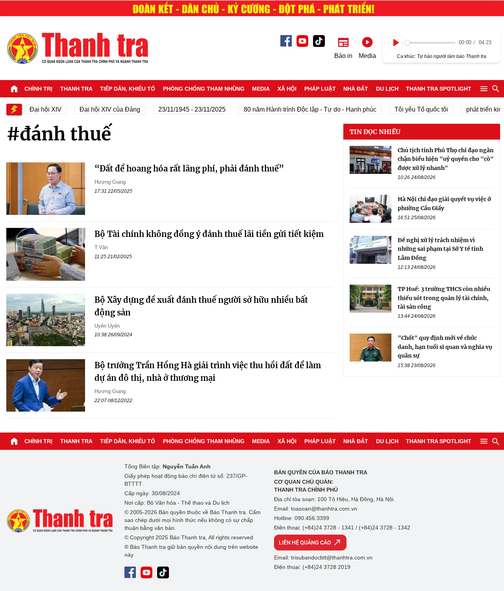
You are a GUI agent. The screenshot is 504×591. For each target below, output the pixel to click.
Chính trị (38, 89)
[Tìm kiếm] (495, 88)
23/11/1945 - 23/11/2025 (187, 109)
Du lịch (387, 89)
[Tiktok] (319, 41)
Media (261, 89)
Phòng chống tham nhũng (204, 89)
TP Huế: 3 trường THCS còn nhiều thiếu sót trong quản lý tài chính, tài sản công (444, 297)
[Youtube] (302, 41)
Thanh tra (76, 89)
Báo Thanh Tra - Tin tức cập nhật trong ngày (77, 48)
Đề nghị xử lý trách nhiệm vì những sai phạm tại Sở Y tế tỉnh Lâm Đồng (440, 249)
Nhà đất (355, 89)
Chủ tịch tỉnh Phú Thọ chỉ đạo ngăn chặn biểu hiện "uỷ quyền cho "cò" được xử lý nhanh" (446, 159)
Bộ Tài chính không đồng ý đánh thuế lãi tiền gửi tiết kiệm (209, 234)
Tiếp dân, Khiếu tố (127, 89)
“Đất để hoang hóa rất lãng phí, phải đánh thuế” (189, 168)
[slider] (430, 43)
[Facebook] (286, 41)
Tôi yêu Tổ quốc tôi (416, 109)
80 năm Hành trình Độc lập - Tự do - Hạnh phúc (305, 109)
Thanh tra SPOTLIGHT (438, 89)
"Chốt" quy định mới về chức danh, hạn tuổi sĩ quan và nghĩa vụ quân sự (445, 346)
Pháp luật (320, 89)
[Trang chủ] (14, 88)
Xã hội (287, 89)
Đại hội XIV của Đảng (105, 109)
